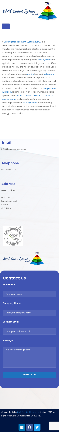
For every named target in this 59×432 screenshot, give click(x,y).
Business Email (11, 321)
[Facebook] (29, 427)
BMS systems (45, 59)
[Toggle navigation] (6, 26)
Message (8, 340)
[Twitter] (37, 427)
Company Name (12, 303)
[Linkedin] (22, 427)
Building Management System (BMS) (22, 41)
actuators (48, 73)
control (30, 73)
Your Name (9, 284)
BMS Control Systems (28, 412)
